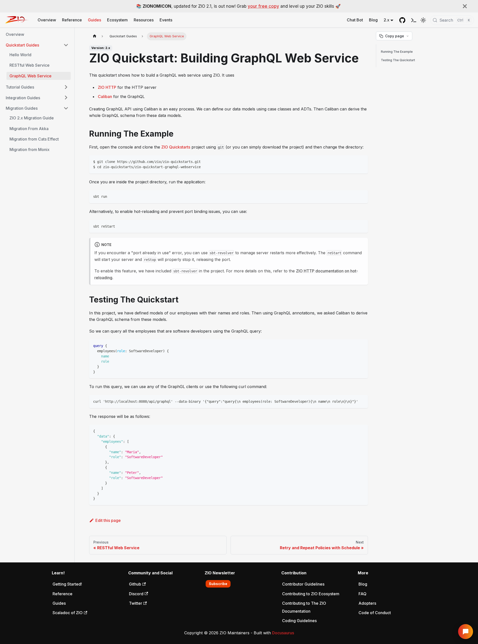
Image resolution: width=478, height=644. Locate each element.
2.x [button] (386, 19)
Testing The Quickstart (398, 60)
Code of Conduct (374, 612)
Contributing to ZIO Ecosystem (310, 593)
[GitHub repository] (402, 20)
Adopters (367, 603)
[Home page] (94, 36)
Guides (94, 19)
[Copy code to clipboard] (362, 161)
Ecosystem (117, 19)
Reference (72, 19)
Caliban (105, 96)
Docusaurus (283, 632)
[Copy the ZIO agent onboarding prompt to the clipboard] (414, 20)
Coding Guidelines (299, 620)
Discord (136, 593)
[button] (37, 45)
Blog (373, 19)
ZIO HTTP (107, 87)
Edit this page (108, 520)
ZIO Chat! (465, 631)
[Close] (465, 6)
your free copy (263, 6)
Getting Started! (67, 584)
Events (166, 19)
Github (135, 584)
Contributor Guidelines (303, 584)
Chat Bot (355, 19)
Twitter (135, 603)
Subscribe (218, 584)
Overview (47, 19)
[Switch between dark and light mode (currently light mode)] (423, 20)
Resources (144, 19)
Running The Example (397, 51)
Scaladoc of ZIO (68, 612)
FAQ (362, 593)
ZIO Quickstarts (175, 147)
